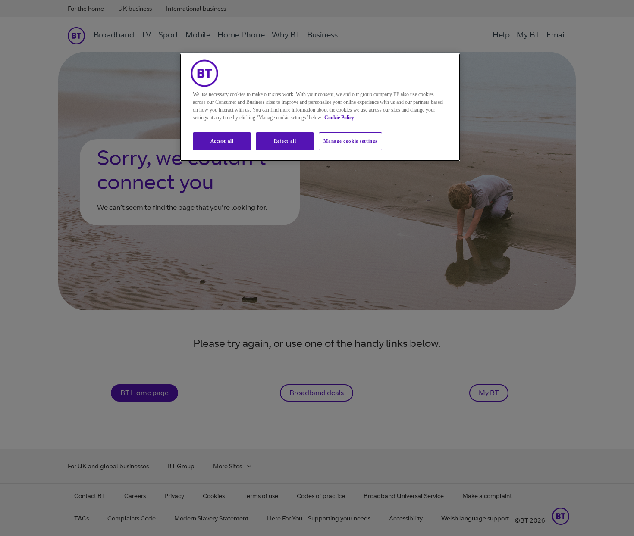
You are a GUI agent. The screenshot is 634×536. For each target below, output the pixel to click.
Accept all (222, 140)
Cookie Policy (339, 118)
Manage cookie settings (350, 140)
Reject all (285, 140)
